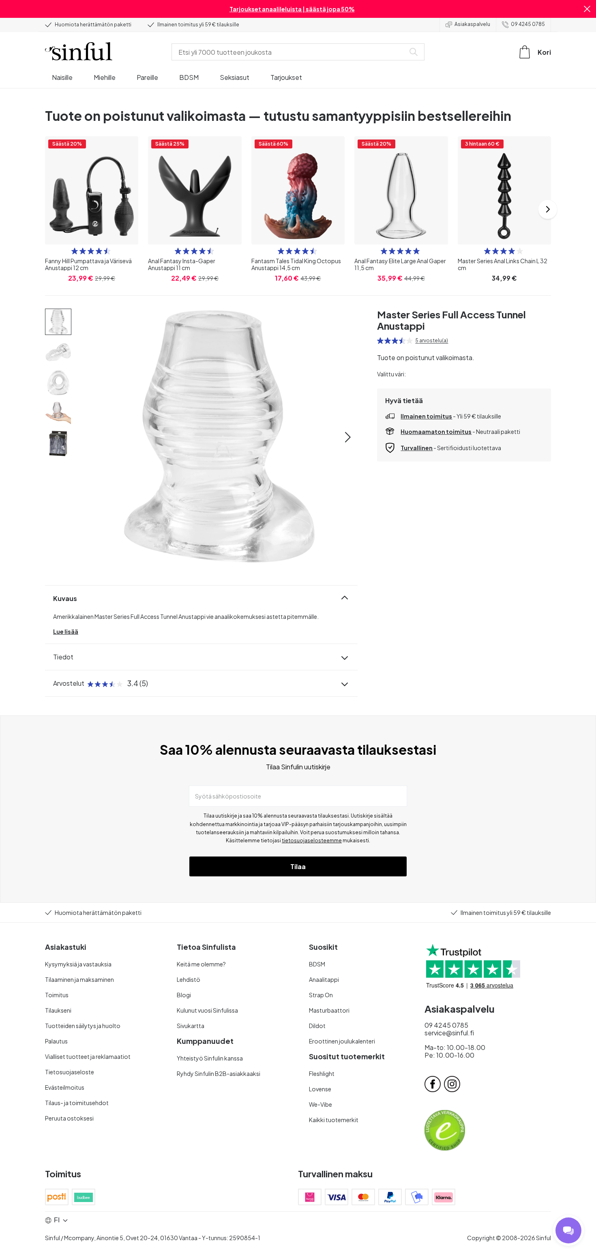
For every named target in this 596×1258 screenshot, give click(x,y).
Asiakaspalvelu (472, 24)
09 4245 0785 (528, 24)
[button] (587, 9)
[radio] (74, 251)
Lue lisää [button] (65, 631)
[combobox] (290, 52)
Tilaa (298, 866)
